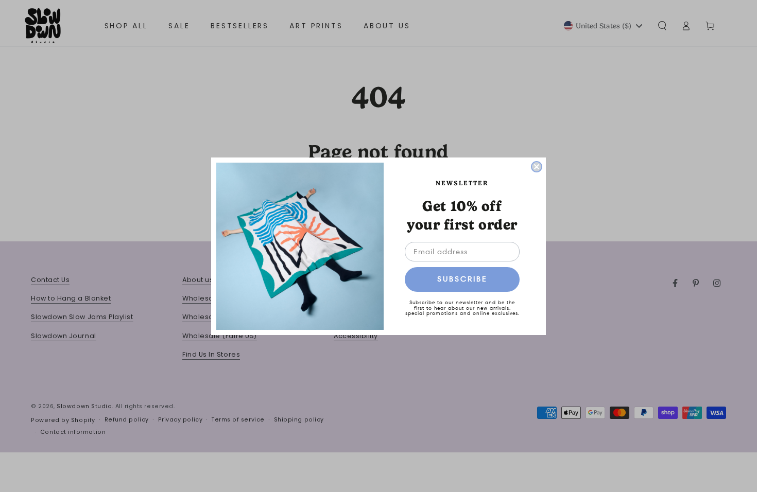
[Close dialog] (536, 167)
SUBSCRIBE (462, 279)
